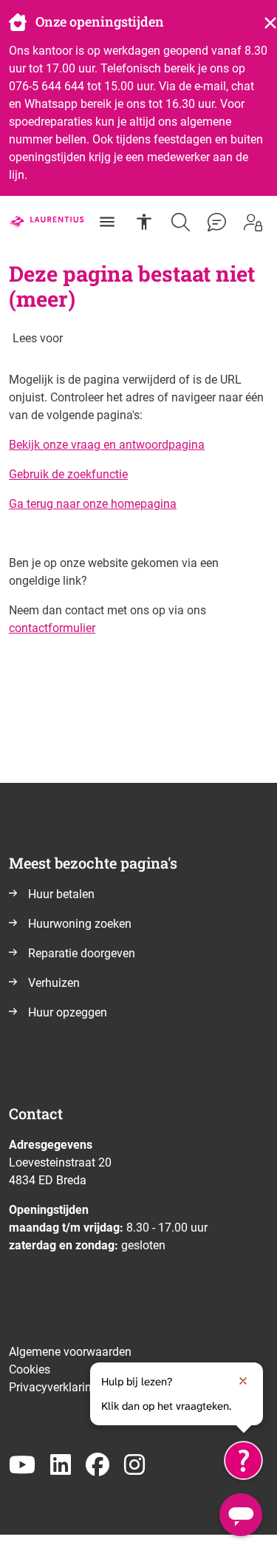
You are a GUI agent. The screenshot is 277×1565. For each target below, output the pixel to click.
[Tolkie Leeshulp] (243, 1460)
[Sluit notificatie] (243, 1381)
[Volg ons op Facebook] (97, 1466)
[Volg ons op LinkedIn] (60, 1466)
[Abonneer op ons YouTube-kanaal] (22, 1466)
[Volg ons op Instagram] (134, 1466)
